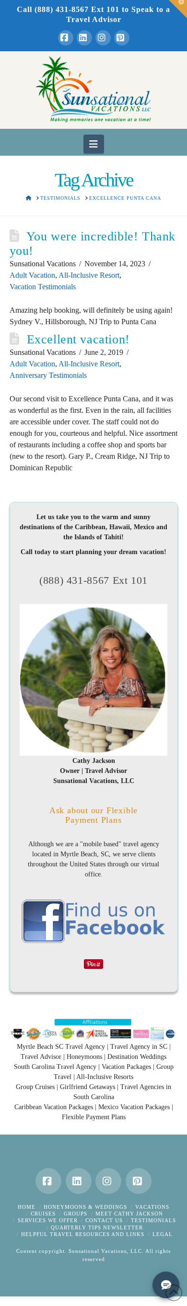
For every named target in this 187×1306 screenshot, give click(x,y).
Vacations (152, 1207)
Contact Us (104, 1220)
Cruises (43, 1213)
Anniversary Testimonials (48, 375)
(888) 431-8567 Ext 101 (93, 580)
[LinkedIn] (84, 37)
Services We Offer (48, 1220)
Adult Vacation (32, 275)
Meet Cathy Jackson (129, 1213)
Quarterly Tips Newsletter (97, 1227)
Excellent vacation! (78, 339)
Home (26, 1207)
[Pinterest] (121, 37)
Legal (162, 1234)
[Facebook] (65, 37)
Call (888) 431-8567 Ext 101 (68, 9)
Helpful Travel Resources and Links (82, 1234)
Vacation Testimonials (43, 287)
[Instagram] (103, 37)
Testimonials (153, 1220)
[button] (93, 144)
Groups (75, 1213)
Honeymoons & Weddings (85, 1207)
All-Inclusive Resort (88, 275)
